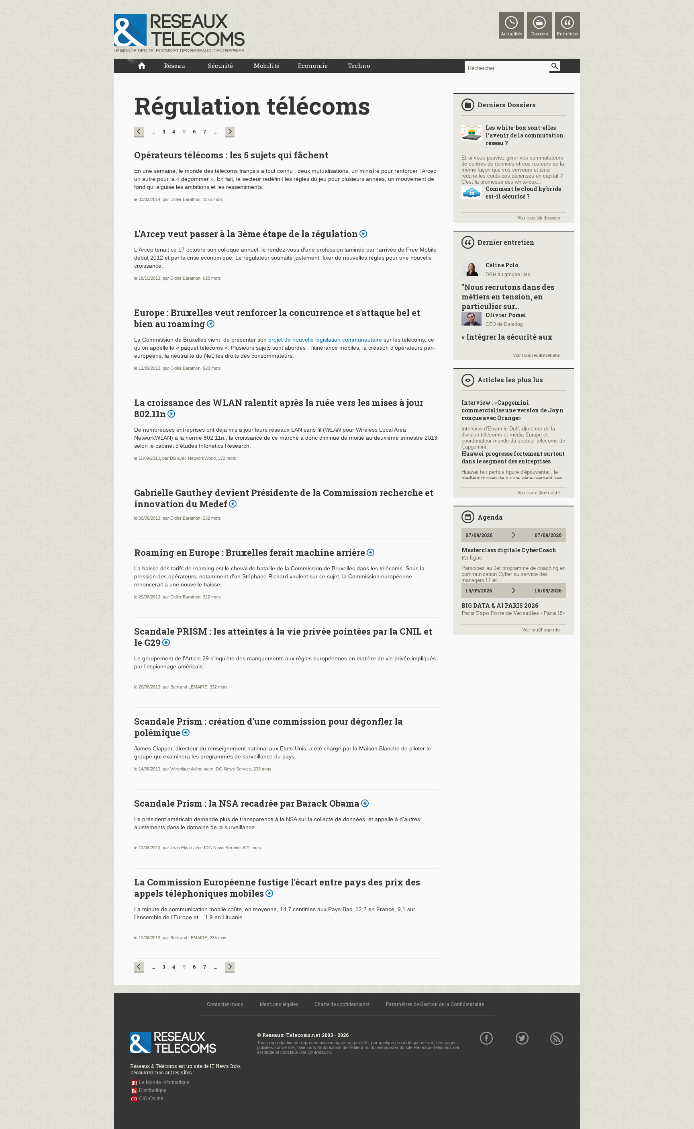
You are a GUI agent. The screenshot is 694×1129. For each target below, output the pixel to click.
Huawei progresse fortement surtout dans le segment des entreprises (513, 457)
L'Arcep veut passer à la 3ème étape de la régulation (246, 234)
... (153, 131)
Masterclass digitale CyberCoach (508, 550)
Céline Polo (502, 265)
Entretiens (567, 34)
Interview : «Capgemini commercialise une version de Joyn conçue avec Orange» (512, 410)
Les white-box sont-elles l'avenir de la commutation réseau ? (524, 135)
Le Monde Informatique (164, 1082)
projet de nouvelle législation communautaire (325, 339)
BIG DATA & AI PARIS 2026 (499, 605)
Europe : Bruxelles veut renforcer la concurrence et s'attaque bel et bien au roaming (277, 318)
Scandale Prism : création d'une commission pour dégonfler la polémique (268, 726)
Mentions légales (278, 1004)
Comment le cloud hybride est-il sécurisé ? (523, 192)
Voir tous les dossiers (538, 218)
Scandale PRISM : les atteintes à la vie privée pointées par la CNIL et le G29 (283, 636)
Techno (359, 65)
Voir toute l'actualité (538, 493)
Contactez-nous (225, 1004)
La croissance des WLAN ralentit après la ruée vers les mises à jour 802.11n (278, 408)
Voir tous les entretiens (536, 355)
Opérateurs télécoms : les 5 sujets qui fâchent (231, 155)
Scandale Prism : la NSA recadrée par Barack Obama (246, 803)
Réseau (174, 65)
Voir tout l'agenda (541, 630)
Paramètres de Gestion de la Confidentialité (435, 1004)
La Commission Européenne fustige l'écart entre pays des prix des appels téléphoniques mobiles (277, 887)
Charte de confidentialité (341, 1004)
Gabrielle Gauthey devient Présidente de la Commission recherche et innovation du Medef (283, 498)
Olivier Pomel (506, 315)
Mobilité (267, 65)
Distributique (153, 1090)
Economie (313, 65)
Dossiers (539, 34)
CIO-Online (151, 1098)
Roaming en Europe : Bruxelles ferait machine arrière (249, 552)
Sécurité (220, 65)
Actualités (511, 34)
